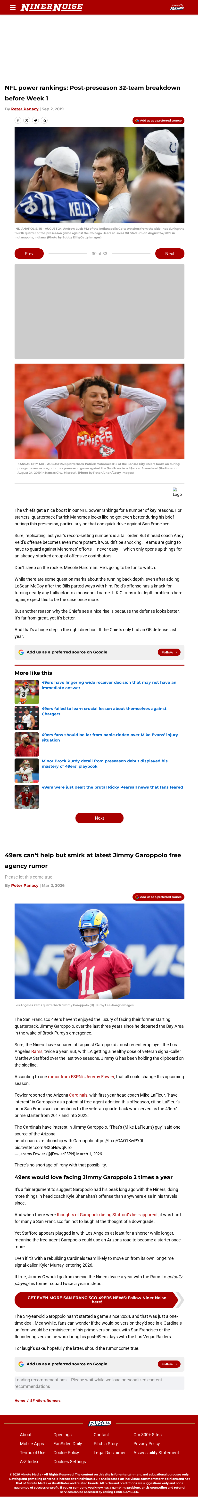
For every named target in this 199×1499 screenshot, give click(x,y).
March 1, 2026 (89, 1154)
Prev (29, 253)
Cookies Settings (69, 1461)
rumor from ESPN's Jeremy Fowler (81, 1076)
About (26, 1434)
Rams (36, 1051)
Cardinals (78, 1095)
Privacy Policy (146, 1443)
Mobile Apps (32, 1443)
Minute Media (31, 1474)
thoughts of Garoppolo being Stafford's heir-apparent (107, 1214)
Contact (101, 1434)
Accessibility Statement (156, 1452)
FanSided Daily (67, 1443)
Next (169, 253)
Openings (62, 1434)
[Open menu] (13, 7)
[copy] (44, 120)
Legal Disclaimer (110, 1452)
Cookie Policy (66, 1452)
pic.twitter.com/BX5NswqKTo (43, 1147)
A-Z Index (29, 1461)
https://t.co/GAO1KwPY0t (118, 1140)
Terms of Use (33, 1452)
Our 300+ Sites (147, 1434)
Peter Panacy (25, 109)
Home (20, 1400)
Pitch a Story (106, 1443)
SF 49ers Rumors (45, 1400)
